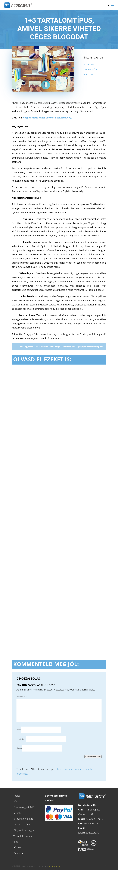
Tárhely (17, 813)
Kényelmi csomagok (23, 830)
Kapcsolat (18, 853)
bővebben (20, 455)
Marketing (89, 65)
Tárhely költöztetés (23, 818)
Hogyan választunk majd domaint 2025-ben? (44, 528)
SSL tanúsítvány (21, 824)
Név (18, 730)
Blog (15, 841)
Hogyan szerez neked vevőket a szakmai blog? (47, 117)
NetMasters (96, 58)
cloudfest (43, 439)
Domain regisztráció (23, 807)
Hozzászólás (21, 697)
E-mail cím (20, 739)
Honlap (19, 748)
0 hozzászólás (91, 70)
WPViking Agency (54, 866)
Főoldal (17, 795)
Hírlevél (17, 847)
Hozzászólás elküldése (93, 757)
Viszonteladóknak (22, 836)
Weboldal (52, 439)
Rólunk (17, 801)
